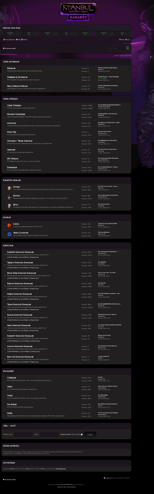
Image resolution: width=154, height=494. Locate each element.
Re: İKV (100, 377)
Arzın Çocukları (20, 232)
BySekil (100, 225)
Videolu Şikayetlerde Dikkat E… (108, 85)
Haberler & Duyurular (17, 77)
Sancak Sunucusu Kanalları (19, 315)
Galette (100, 206)
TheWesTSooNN (103, 107)
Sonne (100, 327)
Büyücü (16, 195)
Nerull (100, 69)
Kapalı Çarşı (35, 257)
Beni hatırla (76, 434)
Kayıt (13, 426)
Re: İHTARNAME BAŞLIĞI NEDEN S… (109, 105)
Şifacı (15, 204)
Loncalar (11, 123)
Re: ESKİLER (102, 262)
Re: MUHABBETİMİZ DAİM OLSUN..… (109, 304)
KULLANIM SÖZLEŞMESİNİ (64, 484)
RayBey (100, 337)
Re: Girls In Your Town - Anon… (108, 186)
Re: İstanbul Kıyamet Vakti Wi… (108, 404)
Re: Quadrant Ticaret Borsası (107, 346)
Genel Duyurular (11, 62)
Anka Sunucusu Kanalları (18, 325)
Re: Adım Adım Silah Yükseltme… (108, 158)
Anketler (11, 149)
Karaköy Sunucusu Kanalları (20, 335)
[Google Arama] (127, 48)
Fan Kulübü (8, 371)
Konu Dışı (11, 132)
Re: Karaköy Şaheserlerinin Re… (108, 195)
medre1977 (101, 197)
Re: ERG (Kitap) (103, 395)
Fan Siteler (12, 404)
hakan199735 (102, 160)
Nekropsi (101, 348)
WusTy (100, 151)
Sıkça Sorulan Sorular (17, 86)
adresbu (100, 274)
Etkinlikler (12, 167)
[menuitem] (18, 39)
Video (9, 386)
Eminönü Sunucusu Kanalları (20, 252)
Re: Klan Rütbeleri (104, 232)
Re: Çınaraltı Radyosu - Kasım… (108, 167)
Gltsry (100, 285)
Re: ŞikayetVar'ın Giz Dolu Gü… (108, 114)
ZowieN (100, 264)
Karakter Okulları (12, 180)
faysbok (100, 142)
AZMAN (100, 124)
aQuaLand (101, 253)
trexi (99, 406)
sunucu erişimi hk (103, 356)
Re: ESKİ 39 (101, 283)
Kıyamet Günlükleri (16, 114)
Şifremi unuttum (66, 434)
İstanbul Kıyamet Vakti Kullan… (108, 68)
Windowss (101, 133)
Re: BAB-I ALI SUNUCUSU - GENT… (109, 123)
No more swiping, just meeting (108, 413)
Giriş (5, 426)
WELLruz (101, 234)
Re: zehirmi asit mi (104, 204)
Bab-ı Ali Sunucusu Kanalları (20, 356)
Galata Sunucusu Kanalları (19, 346)
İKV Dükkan (12, 158)
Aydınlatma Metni (62, 487)
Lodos (16, 224)
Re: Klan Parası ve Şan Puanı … (108, 149)
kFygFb (100, 306)
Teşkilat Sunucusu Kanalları (20, 262)
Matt (99, 358)
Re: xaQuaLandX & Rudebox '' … (108, 252)
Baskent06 (101, 414)
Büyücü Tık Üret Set (104, 335)
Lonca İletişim (24, 257)
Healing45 (101, 388)
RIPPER (100, 115)
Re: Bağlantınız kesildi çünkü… (107, 140)
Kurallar (11, 68)
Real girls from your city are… (107, 314)
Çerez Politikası (72, 487)
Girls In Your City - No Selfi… (107, 272)
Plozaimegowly (61, 469)
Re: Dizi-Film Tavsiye (104, 131)
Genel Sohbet (13, 257)
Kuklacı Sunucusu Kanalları (20, 283)
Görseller (11, 377)
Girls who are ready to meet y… (108, 386)
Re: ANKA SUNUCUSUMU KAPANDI (109, 325)
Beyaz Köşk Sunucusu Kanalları (21, 273)
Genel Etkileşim (10, 99)
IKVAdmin (101, 78)
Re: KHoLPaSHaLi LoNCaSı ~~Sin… (109, 293)
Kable (100, 188)
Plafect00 (101, 397)
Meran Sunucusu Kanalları (19, 294)
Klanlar (7, 217)
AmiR (100, 295)
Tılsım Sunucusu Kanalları (19, 304)
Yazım (10, 395)
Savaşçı (16, 186)
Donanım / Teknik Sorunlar (19, 140)
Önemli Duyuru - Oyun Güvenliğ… (108, 77)
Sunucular (8, 245)
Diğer (9, 413)
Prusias (100, 87)
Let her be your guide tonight (107, 223)
